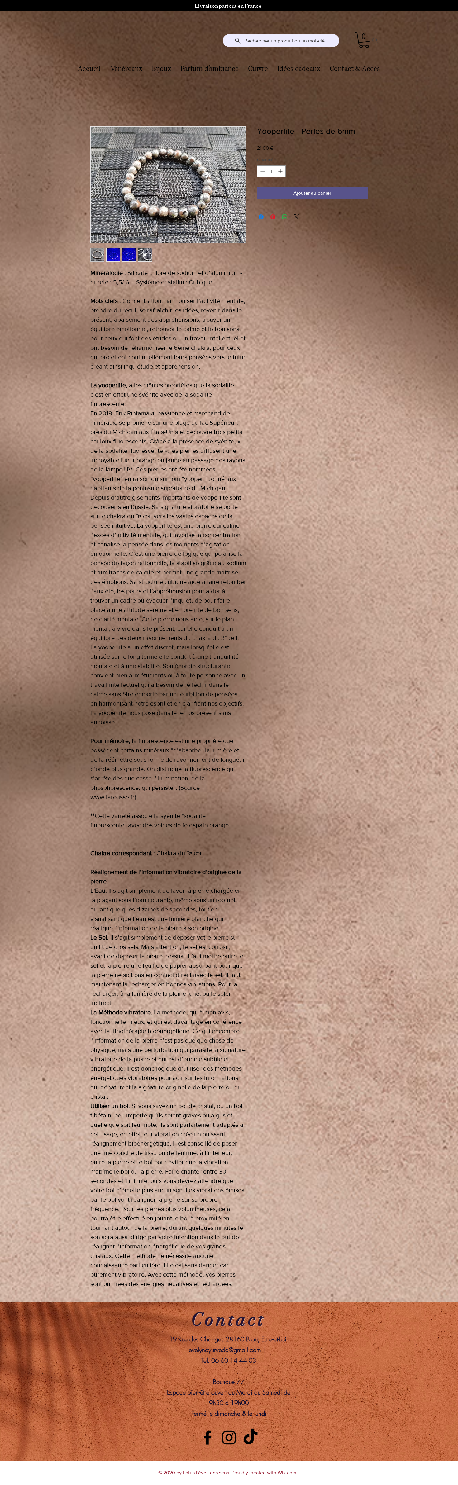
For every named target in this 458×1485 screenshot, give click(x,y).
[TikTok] (250, 1438)
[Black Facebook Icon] (207, 1438)
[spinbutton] (271, 171)
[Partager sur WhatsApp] (285, 217)
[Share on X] (296, 217)
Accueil (98, 104)
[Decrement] (262, 171)
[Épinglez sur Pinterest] (273, 217)
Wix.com (287, 1473)
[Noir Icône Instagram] (229, 1438)
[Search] (375, 40)
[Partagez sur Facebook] (261, 217)
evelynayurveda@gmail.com (225, 1350)
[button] (364, 40)
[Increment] (281, 171)
